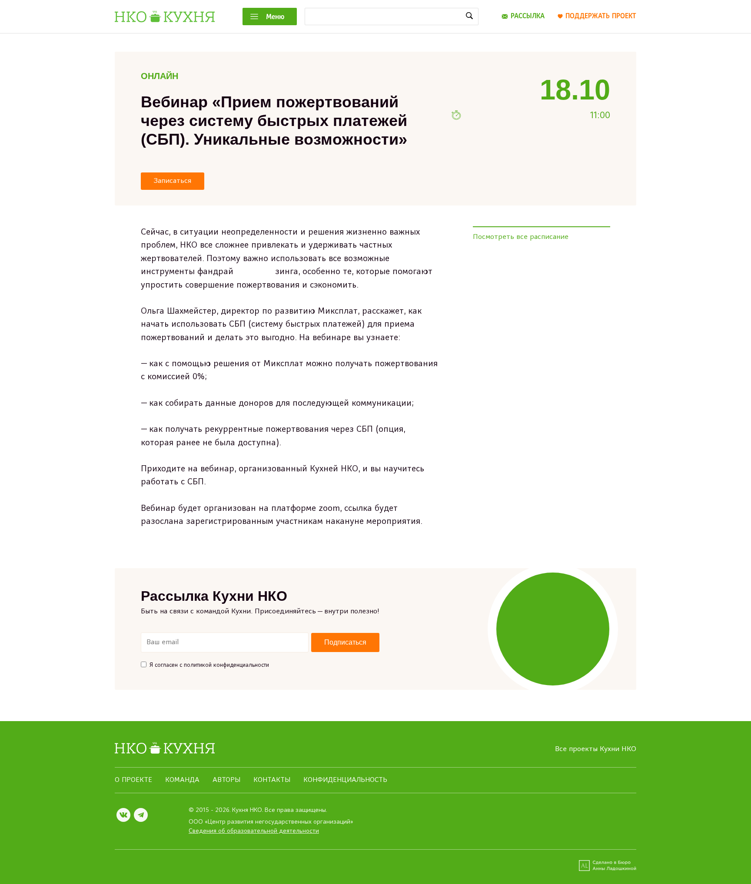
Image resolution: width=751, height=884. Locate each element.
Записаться (172, 181)
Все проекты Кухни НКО (595, 749)
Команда (182, 780)
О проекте (133, 780)
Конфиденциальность (345, 780)
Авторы (226, 780)
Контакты (271, 780)
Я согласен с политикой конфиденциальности (209, 665)
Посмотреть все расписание (520, 237)
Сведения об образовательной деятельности (254, 831)
